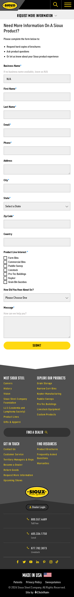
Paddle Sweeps (45, 399)
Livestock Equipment (48, 409)
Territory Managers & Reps (19, 459)
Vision (7, 393)
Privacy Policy (34, 582)
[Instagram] (51, 561)
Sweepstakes (53, 582)
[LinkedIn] (37, 561)
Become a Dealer (13, 464)
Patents (17, 582)
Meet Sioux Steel (14, 378)
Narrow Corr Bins (46, 388)
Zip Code (8, 216)
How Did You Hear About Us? (19, 289)
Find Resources (47, 444)
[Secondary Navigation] (37, 15)
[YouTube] (31, 561)
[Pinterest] (44, 561)
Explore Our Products (51, 378)
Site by (30, 592)
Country (8, 234)
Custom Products (46, 414)
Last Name (9, 106)
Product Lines (11, 416)
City (6, 180)
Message (8, 307)
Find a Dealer (35, 433)
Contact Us (10, 449)
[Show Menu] (67, 4)
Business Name (12, 65)
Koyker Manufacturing (49, 393)
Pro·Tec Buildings (46, 404)
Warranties (43, 463)
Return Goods (11, 470)
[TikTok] (57, 561)
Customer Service (14, 454)
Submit (37, 346)
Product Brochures (47, 449)
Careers (8, 383)
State (6, 198)
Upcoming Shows (13, 480)
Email (7, 124)
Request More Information (18, 475)
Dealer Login (38, 507)
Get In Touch (12, 444)
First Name (9, 88)
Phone (7, 142)
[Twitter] (24, 561)
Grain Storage (44, 383)
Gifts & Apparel (12, 422)
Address (8, 160)
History (8, 388)
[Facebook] (17, 561)
